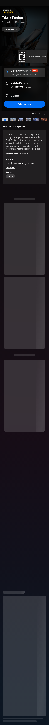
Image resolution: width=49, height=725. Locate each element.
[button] (5, 119)
